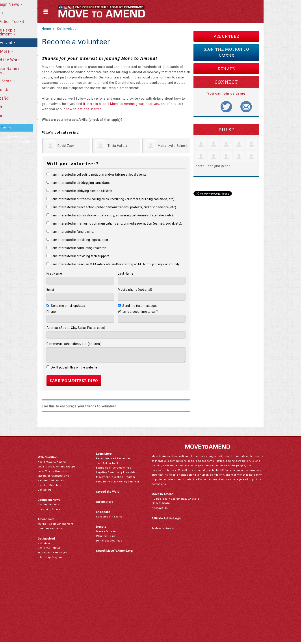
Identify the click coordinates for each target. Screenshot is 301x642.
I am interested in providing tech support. (80, 256)
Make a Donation (106, 531)
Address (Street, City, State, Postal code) (75, 327)
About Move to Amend (52, 462)
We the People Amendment (55, 524)
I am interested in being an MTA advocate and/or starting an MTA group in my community (115, 264)
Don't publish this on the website (74, 367)
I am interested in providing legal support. (80, 240)
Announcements (48, 504)
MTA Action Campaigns (52, 552)
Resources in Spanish (110, 516)
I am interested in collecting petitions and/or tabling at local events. (99, 174)
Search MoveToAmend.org (114, 550)
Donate (226, 68)
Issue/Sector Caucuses (53, 471)
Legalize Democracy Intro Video (116, 472)
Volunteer (226, 36)
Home (46, 28)
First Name (54, 273)
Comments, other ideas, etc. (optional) (74, 344)
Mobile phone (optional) (135, 289)
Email (50, 289)
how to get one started (84, 109)
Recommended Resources (113, 458)
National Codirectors (51, 480)
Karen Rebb (204, 166)
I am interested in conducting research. (79, 248)
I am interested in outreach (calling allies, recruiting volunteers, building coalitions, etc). (113, 199)
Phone (51, 311)
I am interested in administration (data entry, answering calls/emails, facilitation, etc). (112, 215)
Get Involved (67, 28)
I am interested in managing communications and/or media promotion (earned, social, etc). (116, 223)
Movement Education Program (115, 477)
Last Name (125, 273)
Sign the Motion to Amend (226, 52)
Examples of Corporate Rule (113, 467)
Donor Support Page (109, 540)
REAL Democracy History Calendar (117, 481)
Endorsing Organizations (53, 476)
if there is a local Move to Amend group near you (121, 104)
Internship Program (50, 557)
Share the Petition (49, 548)
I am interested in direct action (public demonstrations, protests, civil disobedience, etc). (114, 207)
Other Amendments (50, 528)
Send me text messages (140, 305)
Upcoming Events (49, 509)
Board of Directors (49, 485)
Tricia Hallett (117, 146)
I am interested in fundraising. (72, 231)
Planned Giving (105, 536)
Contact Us (44, 489)
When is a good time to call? (138, 311)
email (16, 137)
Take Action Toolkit (108, 463)
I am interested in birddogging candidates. (81, 182)
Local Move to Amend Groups (56, 466)
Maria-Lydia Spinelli (172, 146)
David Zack (66, 146)
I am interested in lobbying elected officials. (82, 191)
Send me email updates (68, 305)
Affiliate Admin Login (166, 518)
